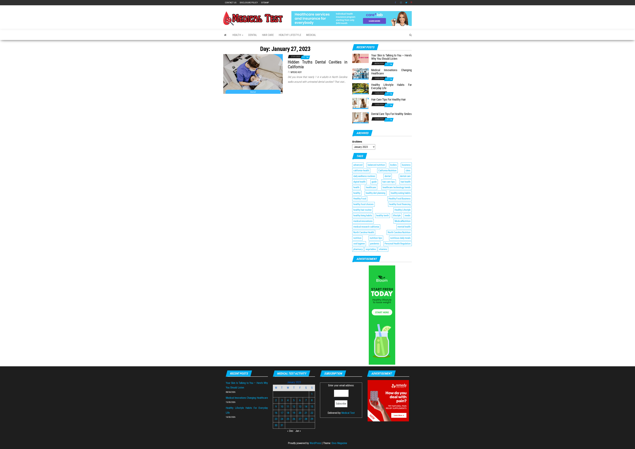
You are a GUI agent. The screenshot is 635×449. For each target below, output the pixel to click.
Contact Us (230, 2)
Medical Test (348, 412)
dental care (405, 176)
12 (294, 406)
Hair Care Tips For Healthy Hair (388, 99)
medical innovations (363, 221)
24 (282, 419)
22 (312, 412)
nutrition (357, 237)
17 (282, 412)
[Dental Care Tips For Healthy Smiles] (360, 117)
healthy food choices (363, 204)
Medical (311, 35)
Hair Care (268, 35)
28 (306, 419)
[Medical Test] (225, 35)
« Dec (290, 430)
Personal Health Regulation (398, 243)
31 (282, 425)
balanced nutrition (376, 164)
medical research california (366, 226)
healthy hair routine (362, 209)
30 (276, 425)
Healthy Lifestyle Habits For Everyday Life (391, 86)
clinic (408, 170)
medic (408, 215)
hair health (406, 181)
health (356, 187)
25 (288, 419)
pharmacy (358, 249)
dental (388, 176)
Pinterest (411, 2)
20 (300, 412)
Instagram (401, 2)
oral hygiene (359, 243)
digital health (359, 181)
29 (312, 419)
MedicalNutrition (403, 221)
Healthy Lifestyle (290, 35)
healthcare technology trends (397, 187)
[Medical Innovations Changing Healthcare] (360, 73)
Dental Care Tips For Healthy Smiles (391, 114)
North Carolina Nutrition (399, 232)
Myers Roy (296, 72)
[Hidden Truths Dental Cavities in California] (253, 73)
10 (282, 406)
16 (276, 412)
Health (237, 35)
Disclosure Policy (249, 2)
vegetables (371, 249)
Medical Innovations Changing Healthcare (391, 71)
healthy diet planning (375, 193)
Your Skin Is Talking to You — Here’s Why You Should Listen (391, 57)
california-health (361, 170)
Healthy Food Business (400, 198)
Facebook (395, 2)
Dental (252, 35)
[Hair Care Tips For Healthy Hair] (360, 103)
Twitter (406, 2)
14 (306, 406)
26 (294, 419)
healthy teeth (382, 215)
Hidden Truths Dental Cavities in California (317, 64)
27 (300, 419)
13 (300, 406)
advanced (357, 164)
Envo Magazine (339, 443)
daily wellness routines (364, 176)
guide (374, 181)
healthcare (371, 187)
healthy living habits (362, 215)
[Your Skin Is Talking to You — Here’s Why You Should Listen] (360, 58)
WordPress (315, 443)
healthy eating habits (401, 193)
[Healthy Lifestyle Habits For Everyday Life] (360, 88)
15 (312, 406)
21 (306, 412)
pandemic (374, 243)
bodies (393, 164)
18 (288, 412)
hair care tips (388, 181)
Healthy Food (359, 198)
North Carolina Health (363, 232)
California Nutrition (387, 170)
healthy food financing (400, 204)
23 (276, 419)
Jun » (298, 430)
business (406, 164)
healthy (356, 193)
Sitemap (265, 2)
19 (294, 412)
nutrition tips (376, 237)
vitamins (383, 249)
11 (288, 406)
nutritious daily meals (400, 237)
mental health (404, 226)
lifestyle (397, 215)
